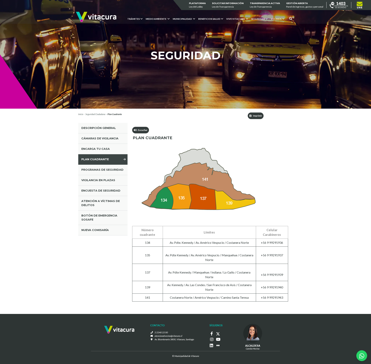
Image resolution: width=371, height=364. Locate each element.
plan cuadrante (95, 159)
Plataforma (197, 5)
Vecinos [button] (276, 18)
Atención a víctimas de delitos (100, 203)
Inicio (80, 114)
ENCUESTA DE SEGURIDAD (100, 190)
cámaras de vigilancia (99, 138)
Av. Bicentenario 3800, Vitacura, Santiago (174, 339)
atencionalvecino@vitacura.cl (168, 335)
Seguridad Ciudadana (95, 114)
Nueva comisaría (95, 230)
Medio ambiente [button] (156, 18)
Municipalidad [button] (182, 18)
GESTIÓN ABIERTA (304, 5)
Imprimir (257, 115)
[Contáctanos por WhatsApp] (361, 355)
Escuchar (142, 130)
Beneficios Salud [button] (209, 18)
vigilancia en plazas (98, 180)
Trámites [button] (133, 18)
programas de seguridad (102, 169)
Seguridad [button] (258, 18)
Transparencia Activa (265, 5)
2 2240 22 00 (161, 332)
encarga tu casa (95, 149)
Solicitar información (228, 5)
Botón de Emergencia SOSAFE (99, 217)
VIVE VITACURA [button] (235, 18)
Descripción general (98, 128)
